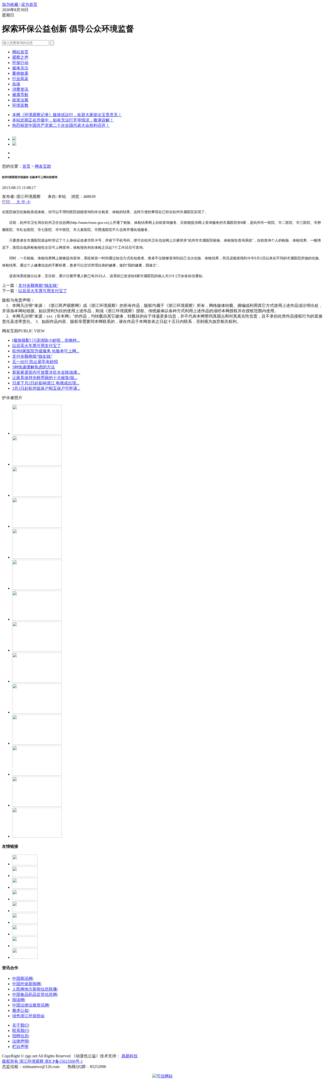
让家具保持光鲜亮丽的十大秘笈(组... (44, 377)
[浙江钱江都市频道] (25, 899)
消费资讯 (20, 89)
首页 (26, 166)
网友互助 (43, 166)
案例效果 (20, 73)
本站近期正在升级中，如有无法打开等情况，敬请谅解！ (63, 120)
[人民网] (25, 946)
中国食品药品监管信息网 (34, 994)
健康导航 (20, 94)
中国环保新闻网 (26, 984)
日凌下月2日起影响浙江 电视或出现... (45, 383)
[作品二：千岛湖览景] (37, 743)
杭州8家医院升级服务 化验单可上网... (45, 351)
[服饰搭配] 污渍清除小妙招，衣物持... (46, 340)
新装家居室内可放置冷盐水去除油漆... (46, 372)
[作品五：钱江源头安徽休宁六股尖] (37, 836)
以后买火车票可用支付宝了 (42, 291)
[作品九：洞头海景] (37, 588)
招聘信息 (20, 1036)
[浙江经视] (25, 910)
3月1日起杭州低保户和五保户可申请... (46, 388)
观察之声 (20, 57)
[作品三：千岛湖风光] (37, 774)
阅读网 (18, 1000)
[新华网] (25, 934)
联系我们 (20, 1030)
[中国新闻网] (25, 957)
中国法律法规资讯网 (30, 1005)
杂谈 (16, 84)
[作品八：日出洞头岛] (37, 619)
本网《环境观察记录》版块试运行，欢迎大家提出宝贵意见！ (67, 115)
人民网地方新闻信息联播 (34, 989)
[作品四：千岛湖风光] (37, 805)
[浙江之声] (25, 922)
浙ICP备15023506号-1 (64, 1061)
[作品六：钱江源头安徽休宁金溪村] (37, 681)
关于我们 (20, 1025)
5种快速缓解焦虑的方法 (33, 367)
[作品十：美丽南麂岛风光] (37, 557)
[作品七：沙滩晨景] (37, 650)
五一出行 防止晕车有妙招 (35, 361)
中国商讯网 (22, 978)
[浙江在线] (25, 887)
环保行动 (20, 62)
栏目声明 (20, 1046)
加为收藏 (10, 4)
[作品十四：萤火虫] (37, 433)
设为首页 (29, 4)
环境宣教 (20, 105)
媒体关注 (20, 68)
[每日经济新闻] (25, 875)
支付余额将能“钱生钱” (38, 285)
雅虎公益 (20, 1010)
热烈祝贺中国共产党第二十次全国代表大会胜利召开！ (61, 125)
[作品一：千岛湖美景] (37, 712)
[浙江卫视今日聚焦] (25, 864)
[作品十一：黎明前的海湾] (37, 526)
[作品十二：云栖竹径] (37, 495)
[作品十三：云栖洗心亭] (37, 464)
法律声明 (20, 1041)
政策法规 (20, 100)
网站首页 (20, 52)
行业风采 (20, 78)
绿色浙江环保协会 (28, 1016)
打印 (8, 202)
